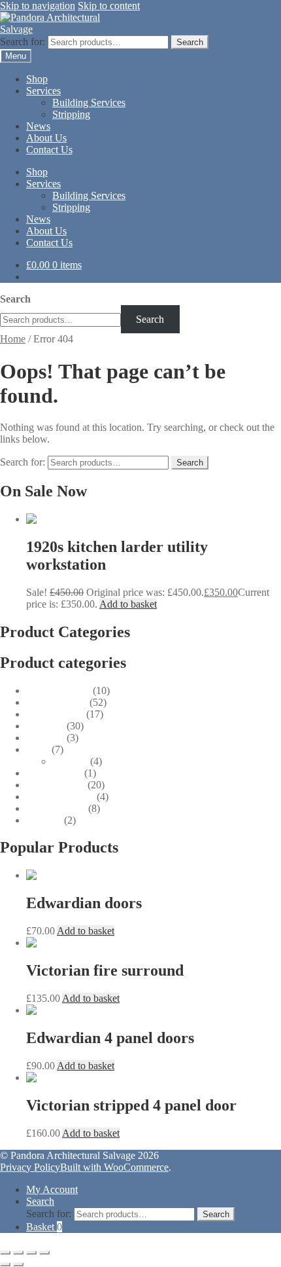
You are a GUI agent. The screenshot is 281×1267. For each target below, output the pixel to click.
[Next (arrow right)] (18, 1264)
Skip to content (109, 5)
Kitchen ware (54, 773)
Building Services (88, 102)
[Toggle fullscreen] (18, 1253)
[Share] (31, 1253)
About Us (46, 137)
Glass (37, 749)
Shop (37, 78)
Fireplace (45, 725)
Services (43, 90)
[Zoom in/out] (5, 1253)
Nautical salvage (60, 796)
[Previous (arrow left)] (5, 1264)
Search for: (22, 41)
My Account (52, 1189)
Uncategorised (56, 808)
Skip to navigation (37, 5)
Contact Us (49, 149)
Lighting (70, 761)
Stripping (71, 114)
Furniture (45, 737)
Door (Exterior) (58, 690)
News (38, 126)
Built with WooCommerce (114, 1167)
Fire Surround (55, 714)
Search (189, 42)
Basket (44, 1226)
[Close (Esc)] (44, 1253)
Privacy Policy (30, 1167)
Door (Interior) (56, 702)
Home (12, 338)
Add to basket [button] (128, 604)
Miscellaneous (55, 784)
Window (43, 820)
